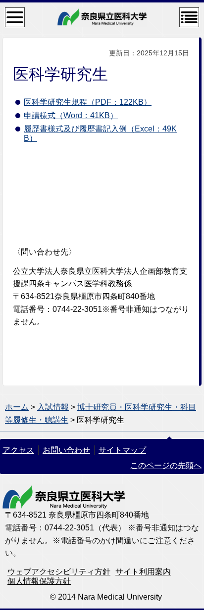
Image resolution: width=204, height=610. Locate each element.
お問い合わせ (66, 450)
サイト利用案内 (143, 571)
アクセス (18, 450)
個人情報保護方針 (39, 581)
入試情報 (53, 407)
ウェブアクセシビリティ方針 (58, 571)
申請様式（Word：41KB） (71, 115)
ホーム (17, 407)
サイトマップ (122, 450)
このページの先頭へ (166, 465)
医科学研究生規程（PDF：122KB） (88, 102)
